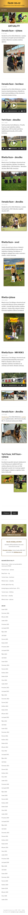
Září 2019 (4, 829)
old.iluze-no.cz (18, 552)
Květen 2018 (5, 884)
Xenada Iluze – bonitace (12, 84)
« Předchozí (6, 513)
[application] (14, 105)
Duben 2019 (5, 844)
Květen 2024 (5, 672)
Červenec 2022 (5, 732)
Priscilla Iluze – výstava (8, 569)
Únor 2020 (4, 810)
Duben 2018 (5, 888)
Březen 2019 (5, 847)
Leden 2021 (4, 780)
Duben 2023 (5, 710)
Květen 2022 (5, 739)
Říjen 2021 (4, 758)
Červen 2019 (5, 836)
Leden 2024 (4, 684)
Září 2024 (4, 658)
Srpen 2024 (4, 661)
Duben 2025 (5, 643)
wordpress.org (14, 912)
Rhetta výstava (8, 297)
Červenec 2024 (5, 665)
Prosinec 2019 (5, 818)
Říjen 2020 (4, 791)
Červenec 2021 (5, 765)
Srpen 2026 (4, 609)
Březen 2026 (5, 617)
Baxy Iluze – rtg (6, 573)
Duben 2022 (5, 743)
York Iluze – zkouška (11, 119)
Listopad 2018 (5, 862)
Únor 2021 (4, 777)
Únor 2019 (4, 851)
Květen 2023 (5, 706)
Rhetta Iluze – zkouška (12, 157)
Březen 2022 (5, 747)
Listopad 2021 (5, 754)
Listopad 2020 (5, 788)
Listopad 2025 (5, 628)
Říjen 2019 (4, 825)
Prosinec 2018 (5, 858)
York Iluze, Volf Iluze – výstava (12, 455)
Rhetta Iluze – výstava (7, 599)
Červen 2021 (5, 769)
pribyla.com (22, 912)
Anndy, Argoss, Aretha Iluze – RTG (10, 588)
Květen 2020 (5, 803)
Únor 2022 (4, 751)
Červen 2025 (5, 639)
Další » (14, 513)
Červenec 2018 (5, 877)
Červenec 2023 (5, 698)
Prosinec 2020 (5, 784)
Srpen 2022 (4, 728)
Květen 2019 (5, 840)
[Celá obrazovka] (24, 111)
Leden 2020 (4, 814)
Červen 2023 (5, 702)
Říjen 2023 (4, 695)
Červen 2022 (5, 736)
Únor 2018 (4, 896)
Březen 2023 (5, 713)
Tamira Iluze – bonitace (8, 577)
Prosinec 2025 (5, 624)
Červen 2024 (5, 669)
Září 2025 (4, 635)
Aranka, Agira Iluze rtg (7, 584)
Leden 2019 (4, 855)
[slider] (13, 111)
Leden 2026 (4, 620)
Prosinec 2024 (5, 646)
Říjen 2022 (4, 721)
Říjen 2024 (4, 654)
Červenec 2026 (5, 613)
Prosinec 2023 (5, 687)
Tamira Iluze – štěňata (8, 592)
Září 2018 (4, 870)
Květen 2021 (5, 773)
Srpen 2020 (4, 795)
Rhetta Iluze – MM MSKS (13, 352)
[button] (14, 105)
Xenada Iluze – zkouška (12, 201)
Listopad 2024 (5, 650)
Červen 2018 (5, 881)
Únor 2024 (4, 680)
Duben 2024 (5, 676)
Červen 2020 (5, 799)
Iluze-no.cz (14, 3)
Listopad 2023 (5, 691)
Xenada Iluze (5, 417)
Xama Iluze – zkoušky (7, 595)
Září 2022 (4, 725)
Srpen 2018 (4, 873)
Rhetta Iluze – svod (10, 242)
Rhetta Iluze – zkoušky (8, 581)
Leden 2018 (4, 899)
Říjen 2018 (4, 866)
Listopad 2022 (5, 717)
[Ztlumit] (22, 111)
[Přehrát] (3, 111)
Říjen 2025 (4, 632)
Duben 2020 (5, 806)
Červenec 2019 (5, 832)
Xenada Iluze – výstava (12, 30)
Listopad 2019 (5, 821)
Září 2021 (4, 762)
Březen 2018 (5, 892)
